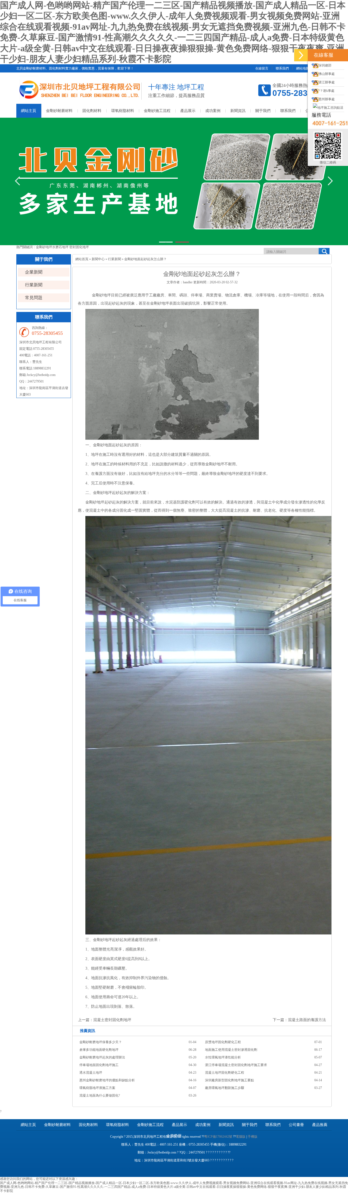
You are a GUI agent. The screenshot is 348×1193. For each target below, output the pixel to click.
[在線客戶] (301, 55)
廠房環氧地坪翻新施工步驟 (224, 1088)
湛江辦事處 (326, 82)
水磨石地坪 (60, 247)
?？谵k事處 (326, 91)
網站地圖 (302, 68)
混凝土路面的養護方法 (307, 1020)
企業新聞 (33, 272)
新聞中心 (98, 259)
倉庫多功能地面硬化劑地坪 (99, 1050)
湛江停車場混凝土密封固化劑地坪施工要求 (236, 1065)
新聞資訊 (238, 111)
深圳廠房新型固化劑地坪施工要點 (229, 1080)
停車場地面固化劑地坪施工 (99, 1065)
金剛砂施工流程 (157, 111)
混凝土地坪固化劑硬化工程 (224, 1072)
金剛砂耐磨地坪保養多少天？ (100, 1042)
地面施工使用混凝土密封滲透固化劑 (231, 1050)
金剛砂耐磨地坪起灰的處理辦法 (102, 1057)
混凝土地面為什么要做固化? (99, 1095)
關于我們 (263, 111)
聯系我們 (282, 68)
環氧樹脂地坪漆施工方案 (97, 1088)
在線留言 (261, 68)
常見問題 (33, 297)
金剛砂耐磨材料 (59, 111)
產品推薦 (319, 1125)
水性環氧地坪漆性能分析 (223, 1057)
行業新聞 (33, 285)
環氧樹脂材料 (122, 111)
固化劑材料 (91, 111)
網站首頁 (81, 259)
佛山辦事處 (326, 74)
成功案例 (212, 111)
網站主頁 (28, 111)
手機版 (252, 1137)
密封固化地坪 (79, 247)
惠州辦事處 (326, 99)
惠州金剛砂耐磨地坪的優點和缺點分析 (107, 1080)
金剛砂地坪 (44, 247)
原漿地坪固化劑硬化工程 (223, 1042)
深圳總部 (324, 65)
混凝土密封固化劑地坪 (112, 1020)
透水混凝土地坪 (90, 1072)
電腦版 (241, 1137)
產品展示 (187, 111)
